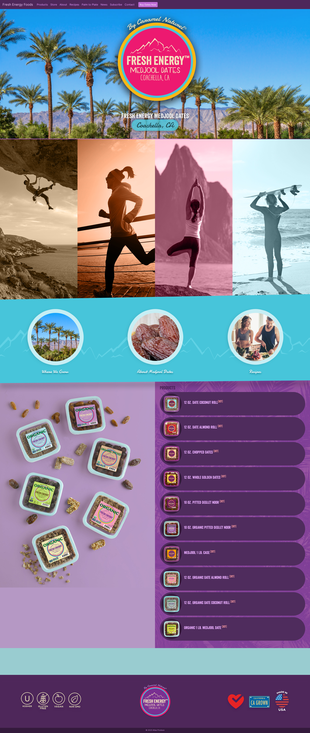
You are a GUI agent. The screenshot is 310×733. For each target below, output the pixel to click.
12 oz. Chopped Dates (200, 451)
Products (42, 4)
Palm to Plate (90, 4)
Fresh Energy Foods (18, 4)
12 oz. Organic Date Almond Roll (208, 577)
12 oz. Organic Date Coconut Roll (209, 602)
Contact (129, 4)
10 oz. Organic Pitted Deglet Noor (209, 527)
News (104, 4)
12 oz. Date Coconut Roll (203, 402)
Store (53, 4)
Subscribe (116, 4)
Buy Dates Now (148, 4)
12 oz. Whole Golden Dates (204, 477)
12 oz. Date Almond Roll (202, 426)
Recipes (74, 4)
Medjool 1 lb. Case (199, 552)
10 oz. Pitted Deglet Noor (203, 502)
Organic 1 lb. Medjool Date (205, 627)
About (63, 4)
